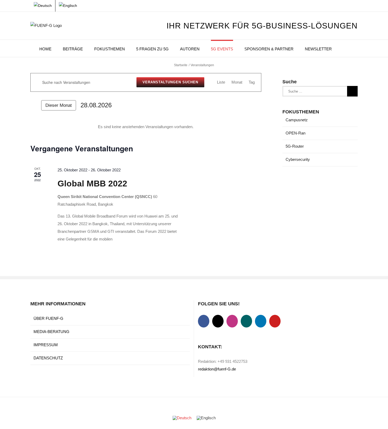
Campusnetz (297, 120)
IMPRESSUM (46, 345)
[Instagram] (232, 321)
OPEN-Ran (295, 133)
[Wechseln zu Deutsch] (182, 418)
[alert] (145, 127)
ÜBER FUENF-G (48, 318)
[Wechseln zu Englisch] (68, 6)
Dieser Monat (58, 105)
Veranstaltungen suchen (170, 82)
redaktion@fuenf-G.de (217, 369)
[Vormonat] (33, 105)
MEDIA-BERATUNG (51, 331)
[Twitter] (218, 321)
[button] (344, 48)
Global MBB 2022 (92, 183)
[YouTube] (275, 321)
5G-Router (295, 146)
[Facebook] (203, 321)
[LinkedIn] (260, 321)
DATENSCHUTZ (48, 358)
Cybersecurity (298, 159)
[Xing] (246, 321)
